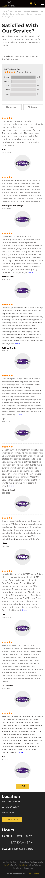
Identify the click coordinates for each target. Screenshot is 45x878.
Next (22, 786)
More (31, 272)
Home (4, 11)
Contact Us (12, 819)
